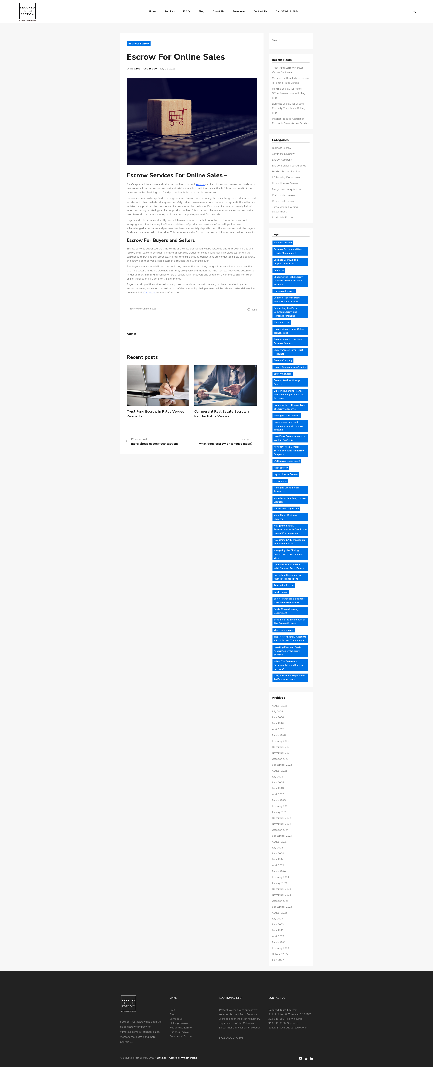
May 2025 (278, 788)
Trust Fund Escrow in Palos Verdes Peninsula (155, 413)
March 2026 (279, 735)
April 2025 (278, 794)
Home (152, 11)
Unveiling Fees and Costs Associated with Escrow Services (287, 651)
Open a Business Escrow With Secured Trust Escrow (289, 566)
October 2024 (280, 830)
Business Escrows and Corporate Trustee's (286, 261)
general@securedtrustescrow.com (288, 1027)
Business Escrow (138, 43)
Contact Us (260, 11)
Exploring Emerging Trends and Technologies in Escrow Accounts (289, 394)
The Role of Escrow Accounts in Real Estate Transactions (290, 638)
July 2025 (277, 776)
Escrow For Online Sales (143, 308)
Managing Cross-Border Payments (286, 489)
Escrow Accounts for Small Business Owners (288, 341)
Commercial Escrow (283, 153)
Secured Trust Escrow (143, 68)
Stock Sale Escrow (282, 217)
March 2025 (279, 800)
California (279, 270)
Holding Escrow (179, 1023)
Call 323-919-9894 (287, 11)
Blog (201, 11)
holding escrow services (287, 415)
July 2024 (277, 847)
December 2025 (281, 747)
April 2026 (278, 729)
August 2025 (279, 770)
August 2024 (279, 841)
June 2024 (278, 853)
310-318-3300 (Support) (283, 1023)
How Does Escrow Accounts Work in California (289, 438)
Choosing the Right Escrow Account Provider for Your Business (288, 280)
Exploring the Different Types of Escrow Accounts (290, 406)
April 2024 (278, 865)
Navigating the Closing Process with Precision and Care (288, 554)
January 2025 (279, 812)
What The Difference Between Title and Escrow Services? (288, 665)
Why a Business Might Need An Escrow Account (289, 677)
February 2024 (280, 877)
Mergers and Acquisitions (286, 189)
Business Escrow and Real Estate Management (288, 251)
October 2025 (280, 759)
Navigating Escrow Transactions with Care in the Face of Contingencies (290, 529)
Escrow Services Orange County (287, 382)
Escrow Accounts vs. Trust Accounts (288, 351)
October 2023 (280, 901)
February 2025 (280, 806)
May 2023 (278, 930)
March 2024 (279, 871)
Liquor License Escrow (285, 183)
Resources (239, 11)
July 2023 (277, 918)
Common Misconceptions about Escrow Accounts (287, 299)
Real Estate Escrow (283, 195)
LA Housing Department (286, 177)
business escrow (283, 242)
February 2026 (280, 741)
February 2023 (280, 948)
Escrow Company (282, 159)
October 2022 (280, 954)
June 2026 (278, 717)
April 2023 (278, 936)
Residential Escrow (283, 201)
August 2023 (279, 912)
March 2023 (279, 942)
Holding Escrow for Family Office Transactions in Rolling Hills (288, 93)
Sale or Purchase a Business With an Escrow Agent (289, 600)
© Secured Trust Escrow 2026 (137, 1057)
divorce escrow (282, 322)
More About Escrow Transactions (154, 444)
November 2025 (281, 753)
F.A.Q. (186, 11)
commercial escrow (284, 291)
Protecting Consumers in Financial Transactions (287, 576)
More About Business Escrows (285, 517)
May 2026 (278, 723)
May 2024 (278, 859)
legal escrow (281, 467)
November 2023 (281, 895)
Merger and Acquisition (286, 508)
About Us (218, 11)
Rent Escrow (281, 592)
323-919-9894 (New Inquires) (285, 1019)
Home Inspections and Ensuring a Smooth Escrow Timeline (288, 426)
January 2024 (279, 883)
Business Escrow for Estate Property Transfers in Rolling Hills (288, 108)
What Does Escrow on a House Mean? (226, 444)
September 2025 (282, 764)
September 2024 (282, 835)
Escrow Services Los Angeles (289, 165)
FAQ (172, 1010)
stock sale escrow (284, 630)
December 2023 (281, 889)
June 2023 (278, 924)
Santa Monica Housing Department (286, 611)
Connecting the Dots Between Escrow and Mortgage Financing (285, 312)
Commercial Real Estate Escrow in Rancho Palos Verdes (222, 413)
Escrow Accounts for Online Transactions (289, 331)
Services (170, 11)
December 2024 (281, 818)
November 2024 (281, 824)
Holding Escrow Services (286, 171)
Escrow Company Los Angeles (290, 367)
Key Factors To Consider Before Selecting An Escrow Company (289, 450)
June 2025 (278, 782)
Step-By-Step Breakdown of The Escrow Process (289, 621)
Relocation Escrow (284, 585)
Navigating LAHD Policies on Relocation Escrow (289, 541)
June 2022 (278, 960)
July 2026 (277, 711)
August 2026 (279, 705)
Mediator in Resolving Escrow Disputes (290, 500)
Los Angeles (280, 481)
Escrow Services (282, 373)
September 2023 (282, 906)
